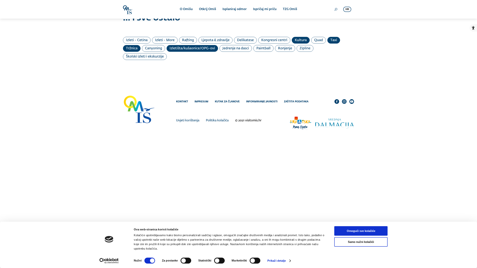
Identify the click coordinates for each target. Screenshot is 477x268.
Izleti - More (165, 40)
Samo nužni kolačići (361, 241)
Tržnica (132, 48)
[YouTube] (351, 101)
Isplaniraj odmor (234, 9)
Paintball (263, 48)
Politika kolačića (217, 120)
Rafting (188, 40)
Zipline (305, 48)
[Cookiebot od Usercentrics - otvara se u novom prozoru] (109, 261)
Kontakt (182, 101)
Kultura (301, 40)
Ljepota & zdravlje (215, 40)
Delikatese (245, 40)
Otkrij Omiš (207, 9)
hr (347, 9)
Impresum (201, 101)
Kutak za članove (227, 101)
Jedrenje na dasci (235, 48)
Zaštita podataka (296, 101)
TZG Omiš (290, 9)
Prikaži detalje (276, 260)
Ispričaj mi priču (265, 9)
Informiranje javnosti (261, 101)
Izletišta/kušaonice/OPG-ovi (192, 48)
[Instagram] (344, 101)
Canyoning (153, 48)
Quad (318, 40)
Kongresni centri (274, 40)
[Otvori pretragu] (335, 9)
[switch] (186, 261)
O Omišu (186, 9)
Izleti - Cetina (137, 40)
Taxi (333, 40)
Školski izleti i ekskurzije (145, 56)
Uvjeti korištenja (187, 120)
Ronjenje (285, 48)
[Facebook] (336, 101)
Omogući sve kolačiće (361, 230)
